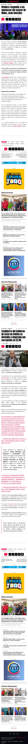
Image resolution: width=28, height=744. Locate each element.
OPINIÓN (4, 233)
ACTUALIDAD (4, 4)
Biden (8, 141)
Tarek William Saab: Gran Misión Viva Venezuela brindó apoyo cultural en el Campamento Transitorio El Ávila (13, 215)
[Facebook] (7, 19)
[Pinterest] (13, 19)
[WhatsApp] (16, 19)
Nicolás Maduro (11, 143)
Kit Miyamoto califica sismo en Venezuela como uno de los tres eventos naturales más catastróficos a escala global (14, 228)
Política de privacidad (20, 737)
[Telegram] (19, 19)
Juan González (4, 143)
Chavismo (12, 141)
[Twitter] (10, 19)
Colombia (17, 141)
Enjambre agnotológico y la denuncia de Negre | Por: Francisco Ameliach (14, 235)
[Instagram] (14, 734)
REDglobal (10, 4)
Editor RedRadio (6, 16)
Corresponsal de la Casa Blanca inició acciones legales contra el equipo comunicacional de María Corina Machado (14, 249)
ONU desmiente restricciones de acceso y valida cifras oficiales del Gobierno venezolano (20, 314)
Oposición (17, 143)
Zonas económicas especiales (7, 145)
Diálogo (22, 141)
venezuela (22, 143)
